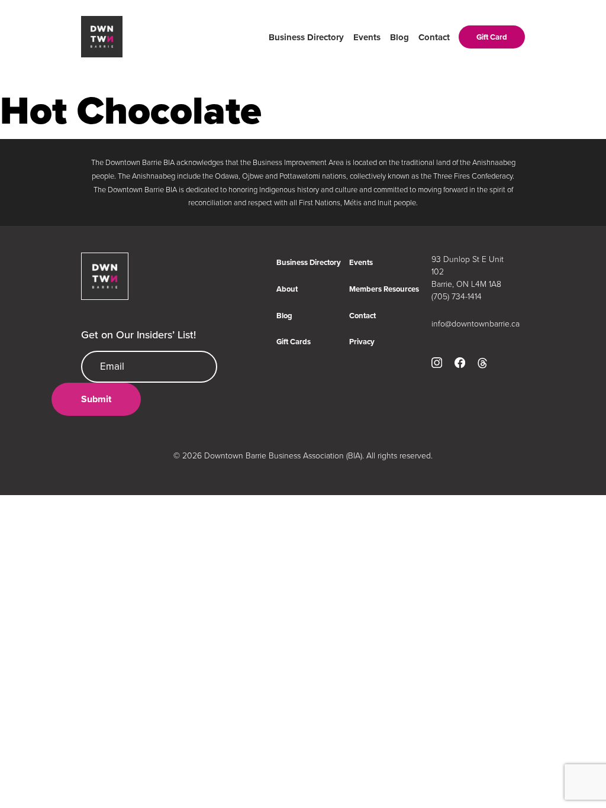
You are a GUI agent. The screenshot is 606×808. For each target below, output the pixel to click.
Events (367, 37)
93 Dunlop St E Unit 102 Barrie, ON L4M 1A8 (467, 271)
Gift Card (491, 37)
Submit (96, 399)
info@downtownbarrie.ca (473, 323)
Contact (434, 37)
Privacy (362, 341)
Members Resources (384, 289)
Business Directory (306, 37)
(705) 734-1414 (456, 296)
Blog (399, 37)
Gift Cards (293, 341)
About (287, 289)
